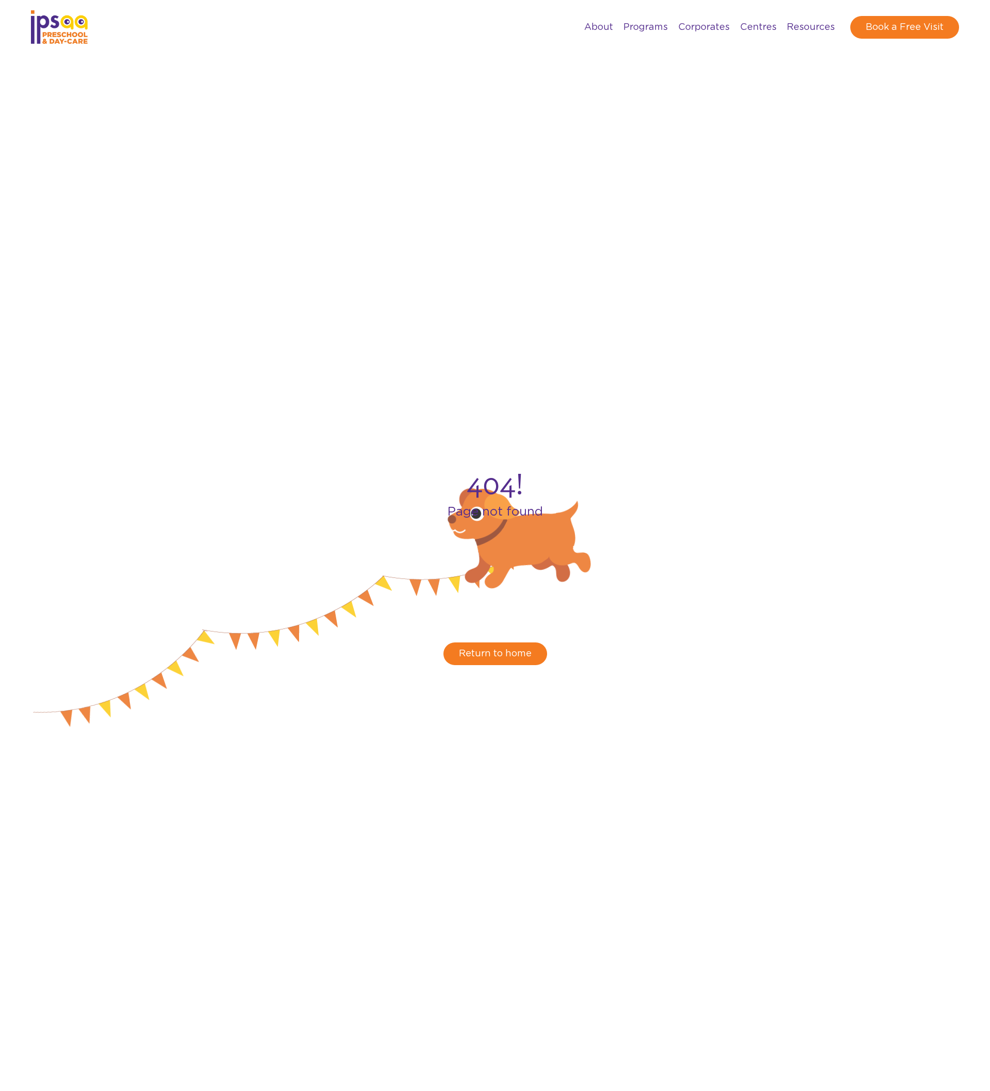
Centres (758, 27)
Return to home (495, 653)
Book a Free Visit (905, 27)
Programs (645, 27)
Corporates (704, 27)
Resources (811, 27)
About (598, 27)
